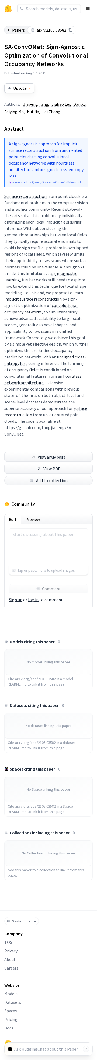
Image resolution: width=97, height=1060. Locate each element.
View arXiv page (52, 457)
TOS (8, 942)
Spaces (10, 1010)
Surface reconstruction (25, 196)
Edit (12, 519)
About (10, 959)
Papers (18, 30)
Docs (8, 1028)
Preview (32, 519)
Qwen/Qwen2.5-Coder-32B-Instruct (56, 182)
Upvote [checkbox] (21, 88)
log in (33, 599)
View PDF (51, 468)
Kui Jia (33, 111)
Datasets (12, 1002)
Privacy (11, 950)
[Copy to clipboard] (70, 30)
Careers (11, 968)
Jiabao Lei (60, 104)
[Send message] (86, 1049)
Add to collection (52, 480)
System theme (24, 921)
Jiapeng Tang (35, 104)
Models (11, 993)
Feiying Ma (14, 111)
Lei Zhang (51, 111)
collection (47, 870)
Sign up (15, 599)
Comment (51, 588)
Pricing (11, 1019)
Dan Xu (79, 104)
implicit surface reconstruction (33, 299)
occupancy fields (24, 369)
